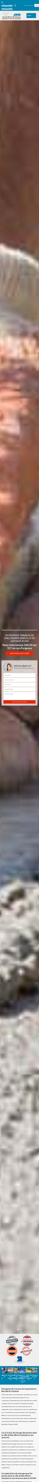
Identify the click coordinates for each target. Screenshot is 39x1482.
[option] (19, 741)
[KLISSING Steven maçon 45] (11, 15)
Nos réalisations (19, 653)
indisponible (7, 5)
